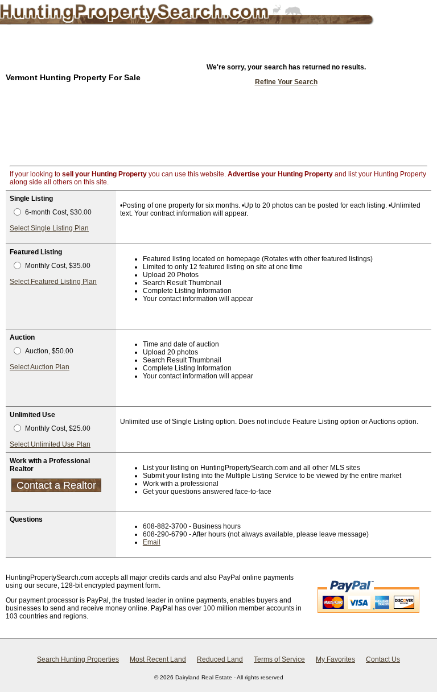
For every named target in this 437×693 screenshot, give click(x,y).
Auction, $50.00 (49, 351)
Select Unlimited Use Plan (50, 444)
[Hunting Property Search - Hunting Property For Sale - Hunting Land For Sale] (168, 14)
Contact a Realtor (56, 485)
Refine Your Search (286, 82)
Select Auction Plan (39, 367)
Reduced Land (220, 659)
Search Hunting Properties (78, 659)
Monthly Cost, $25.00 (57, 428)
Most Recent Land (158, 659)
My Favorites (335, 659)
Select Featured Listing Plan (53, 282)
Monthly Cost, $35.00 (57, 266)
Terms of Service (279, 659)
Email (151, 542)
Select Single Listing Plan (49, 228)
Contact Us (383, 659)
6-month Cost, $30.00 (58, 212)
